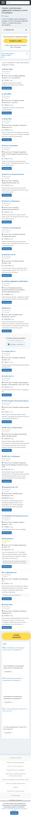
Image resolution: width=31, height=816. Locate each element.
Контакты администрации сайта (15, 783)
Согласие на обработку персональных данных (15, 779)
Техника (6, 16)
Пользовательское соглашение (15, 770)
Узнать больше (7, 88)
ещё (11, 80)
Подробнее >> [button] (8, 671)
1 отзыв (4, 542)
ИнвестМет (7, 119)
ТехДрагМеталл (10, 572)
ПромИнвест (9, 538)
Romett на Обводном (11, 201)
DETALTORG (8, 69)
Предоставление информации (15, 762)
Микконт (7, 308)
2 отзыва (4, 576)
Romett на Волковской (12, 228)
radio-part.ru (9, 376)
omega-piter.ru (10, 351)
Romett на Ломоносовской (13, 174)
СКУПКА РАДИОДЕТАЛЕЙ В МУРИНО (17, 281)
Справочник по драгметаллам (15, 791)
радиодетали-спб (11, 487)
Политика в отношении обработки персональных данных (15, 775)
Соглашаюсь (14, 813)
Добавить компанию (16, 344)
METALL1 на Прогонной (13, 427)
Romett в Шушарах (10, 145)
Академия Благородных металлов (17, 516)
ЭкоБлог (15, 787)
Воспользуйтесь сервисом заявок (15, 37)
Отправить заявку (15, 41)
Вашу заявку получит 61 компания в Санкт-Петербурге (16, 46)
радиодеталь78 (9, 254)
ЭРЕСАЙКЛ (7, 94)
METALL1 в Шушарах (12, 456)
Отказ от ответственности (15, 766)
